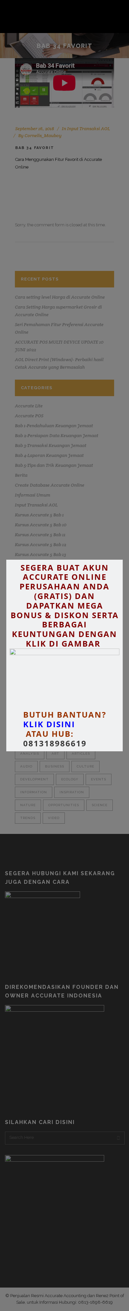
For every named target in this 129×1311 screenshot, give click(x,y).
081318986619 (55, 743)
